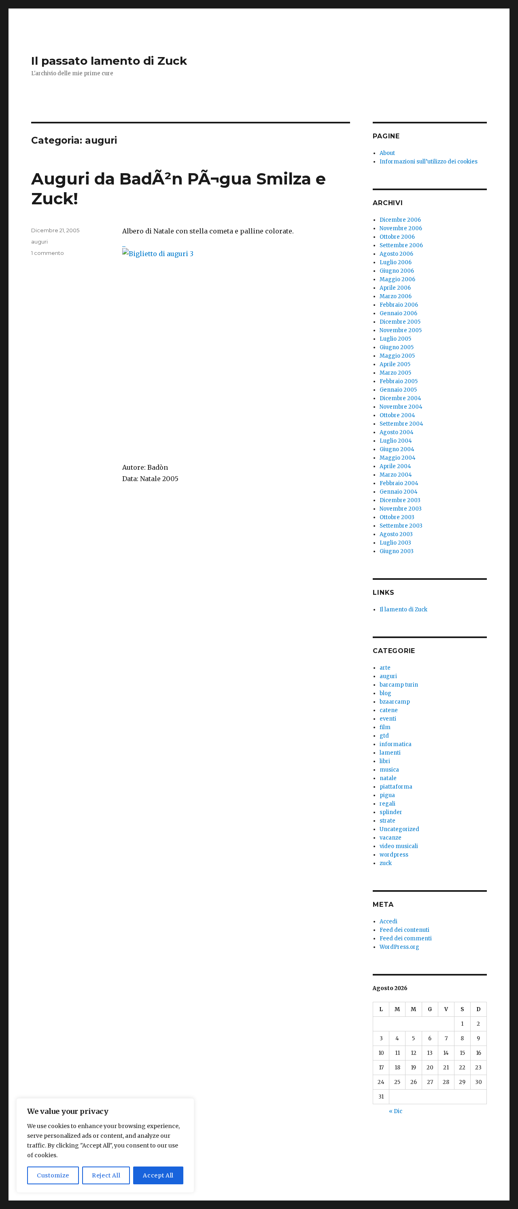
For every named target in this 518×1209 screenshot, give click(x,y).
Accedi (388, 921)
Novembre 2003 (401, 508)
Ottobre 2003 (397, 517)
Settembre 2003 (401, 525)
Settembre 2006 (401, 245)
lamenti (390, 752)
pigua (387, 795)
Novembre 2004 (401, 406)
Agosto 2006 (396, 253)
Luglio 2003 (395, 542)
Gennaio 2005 (398, 389)
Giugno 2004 (397, 449)
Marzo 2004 (396, 474)
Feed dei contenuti (404, 930)
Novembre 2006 (401, 228)
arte (385, 667)
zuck (386, 863)
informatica (396, 744)
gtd (384, 735)
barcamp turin (399, 684)
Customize (53, 1175)
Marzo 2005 (395, 372)
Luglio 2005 (395, 338)
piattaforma (396, 786)
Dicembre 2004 (400, 398)
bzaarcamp (395, 701)
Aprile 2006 (395, 287)
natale (388, 778)
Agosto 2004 (397, 432)
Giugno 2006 (397, 270)
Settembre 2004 (401, 423)
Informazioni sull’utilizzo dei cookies (429, 161)
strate (387, 820)
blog (385, 693)
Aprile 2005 (395, 364)
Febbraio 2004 (399, 483)
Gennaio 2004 (399, 491)
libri (385, 761)
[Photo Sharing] (236, 344)
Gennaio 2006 (398, 313)
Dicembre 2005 (400, 321)
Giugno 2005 (397, 347)
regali (387, 803)
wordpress (394, 854)
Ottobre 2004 (397, 415)
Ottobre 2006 (397, 236)
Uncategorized (399, 829)
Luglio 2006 (396, 262)
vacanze (390, 837)
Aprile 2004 (395, 466)
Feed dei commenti (406, 938)
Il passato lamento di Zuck (109, 61)
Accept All (158, 1175)
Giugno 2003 (397, 551)
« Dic (395, 1111)
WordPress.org (399, 947)
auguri (39, 241)
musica (389, 769)
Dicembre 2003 (400, 500)
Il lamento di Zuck (403, 609)
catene (389, 710)
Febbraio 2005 (399, 381)
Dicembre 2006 (400, 219)
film (385, 727)
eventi (388, 718)
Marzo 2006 (396, 296)
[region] (105, 1145)
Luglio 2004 (396, 440)
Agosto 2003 (396, 534)
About (387, 153)
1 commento (47, 253)
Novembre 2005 (401, 330)
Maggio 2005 (397, 355)
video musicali (399, 846)
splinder (391, 812)
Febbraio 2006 (399, 304)
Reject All (106, 1175)
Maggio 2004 (398, 457)
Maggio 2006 (397, 279)
